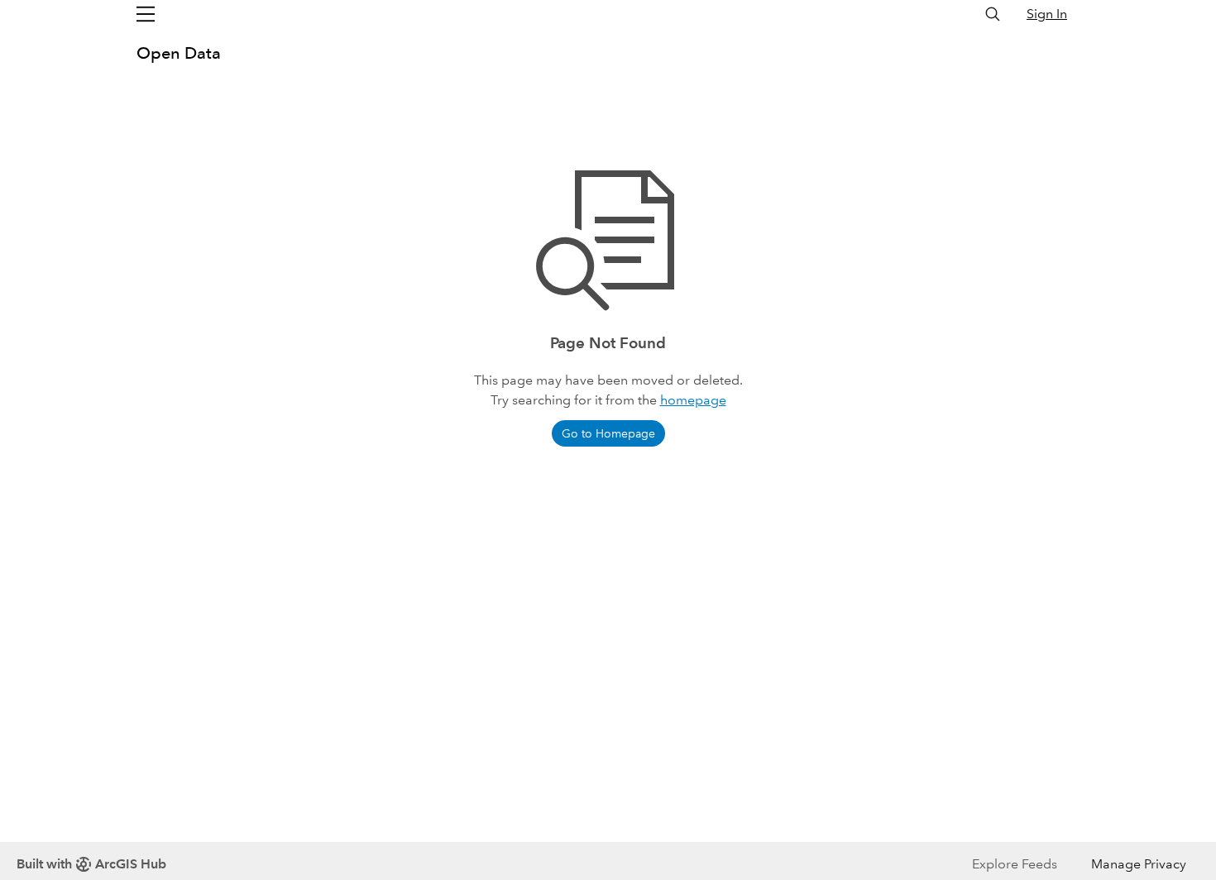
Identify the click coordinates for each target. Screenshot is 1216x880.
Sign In (1047, 14)
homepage (693, 400)
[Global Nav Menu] (146, 14)
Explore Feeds (1014, 864)
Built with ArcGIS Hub (91, 864)
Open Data (178, 53)
